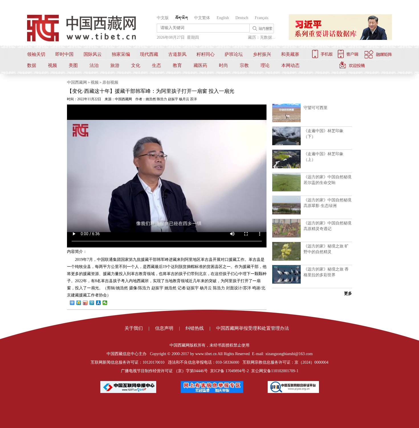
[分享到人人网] (98, 302)
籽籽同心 (205, 54)
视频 (52, 65)
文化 (135, 65)
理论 (265, 65)
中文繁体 (202, 18)
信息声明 (164, 328)
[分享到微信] (105, 302)
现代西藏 (149, 54)
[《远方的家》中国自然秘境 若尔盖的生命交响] (286, 190)
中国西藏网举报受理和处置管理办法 (252, 328)
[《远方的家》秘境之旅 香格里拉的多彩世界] (286, 282)
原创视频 (110, 82)
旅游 (114, 65)
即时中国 (64, 54)
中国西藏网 (77, 82)
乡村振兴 (262, 54)
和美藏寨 (290, 54)
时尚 (223, 65)
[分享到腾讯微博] (92, 302)
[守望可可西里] (286, 121)
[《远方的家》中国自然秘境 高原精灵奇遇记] (286, 236)
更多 (348, 293)
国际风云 (93, 54)
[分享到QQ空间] (78, 302)
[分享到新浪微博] (85, 302)
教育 (177, 65)
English (223, 18)
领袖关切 (36, 54)
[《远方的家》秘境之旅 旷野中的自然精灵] (286, 259)
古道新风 (177, 54)
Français (261, 18)
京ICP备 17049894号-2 (229, 371)
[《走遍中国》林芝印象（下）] (286, 144)
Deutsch (241, 18)
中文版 (163, 18)
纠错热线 (195, 328)
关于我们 (134, 328)
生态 (156, 65)
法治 (94, 65)
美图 (73, 65)
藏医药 (200, 65)
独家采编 (121, 54)
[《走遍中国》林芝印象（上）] (286, 167)
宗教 (244, 65)
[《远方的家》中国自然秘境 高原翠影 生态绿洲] (286, 213)
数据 (31, 65)
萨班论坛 (234, 54)
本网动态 (290, 65)
